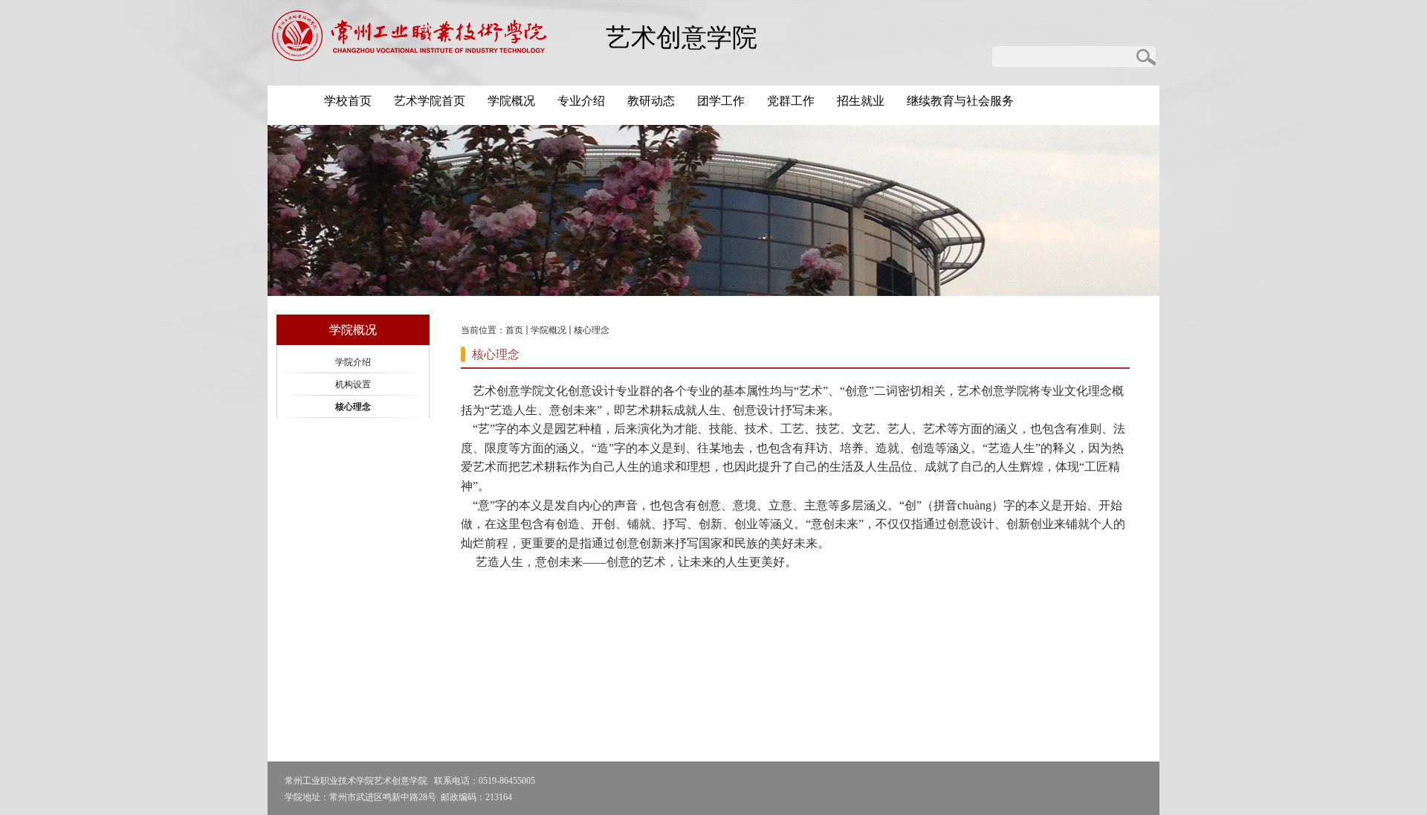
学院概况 (548, 330)
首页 (514, 330)
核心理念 (591, 330)
